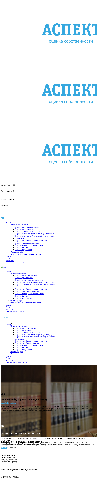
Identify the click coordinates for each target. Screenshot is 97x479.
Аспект (4, 448)
